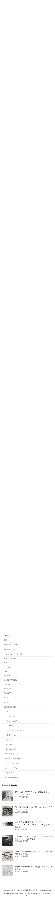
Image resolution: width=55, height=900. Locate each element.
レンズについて (9, 702)
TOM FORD (8, 684)
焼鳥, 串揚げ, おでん (14, 730)
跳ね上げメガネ (9, 649)
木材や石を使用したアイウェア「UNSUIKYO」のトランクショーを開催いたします (34, 824)
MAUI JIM (7, 676)
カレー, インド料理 (12, 763)
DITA (5, 663)
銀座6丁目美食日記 (10, 707)
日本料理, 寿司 (12, 726)
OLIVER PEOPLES (10, 680)
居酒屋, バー (9, 773)
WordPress (16, 893)
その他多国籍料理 (11, 777)
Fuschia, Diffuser (10, 659)
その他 (6, 697)
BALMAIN (7, 689)
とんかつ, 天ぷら (13, 721)
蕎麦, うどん (11, 735)
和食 (7, 712)
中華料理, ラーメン (12, 754)
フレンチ (8, 744)
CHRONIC (7, 635)
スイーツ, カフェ (11, 768)
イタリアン (9, 740)
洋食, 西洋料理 (10, 749)
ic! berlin (7, 667)
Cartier (6, 671)
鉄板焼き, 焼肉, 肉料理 (13, 759)
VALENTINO (8, 693)
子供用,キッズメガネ (11, 645)
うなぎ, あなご (12, 716)
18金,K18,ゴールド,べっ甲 (13, 654)
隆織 (5, 640)
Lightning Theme (28, 893)
